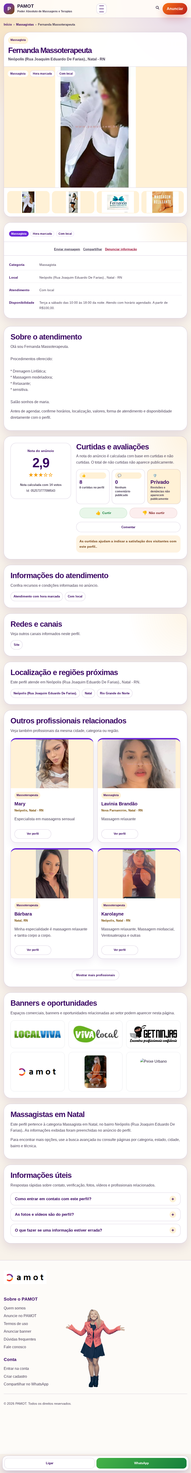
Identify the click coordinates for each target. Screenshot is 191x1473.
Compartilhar (92, 249)
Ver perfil (33, 833)
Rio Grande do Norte (115, 693)
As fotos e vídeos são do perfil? (44, 1214)
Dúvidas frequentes (20, 1339)
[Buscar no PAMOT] (157, 8)
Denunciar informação (121, 249)
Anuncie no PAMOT (20, 1316)
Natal (88, 693)
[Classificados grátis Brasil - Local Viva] (37, 1034)
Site (16, 644)
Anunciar (175, 9)
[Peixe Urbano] (153, 1071)
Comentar (128, 527)
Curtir (103, 513)
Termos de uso (16, 1324)
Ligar (49, 1463)
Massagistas (25, 24)
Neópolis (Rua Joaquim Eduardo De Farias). (45, 693)
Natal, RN (21, 920)
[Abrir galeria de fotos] (95, 127)
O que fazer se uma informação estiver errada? (58, 1230)
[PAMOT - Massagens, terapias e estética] (37, 1071)
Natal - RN (36, 810)
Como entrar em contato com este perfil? (53, 1199)
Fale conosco (15, 1347)
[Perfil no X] (95, 1071)
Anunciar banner (17, 1331)
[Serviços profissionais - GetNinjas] (153, 1034)
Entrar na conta (16, 1369)
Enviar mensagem (67, 249)
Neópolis (20, 810)
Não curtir (153, 513)
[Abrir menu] (101, 9)
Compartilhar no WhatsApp (26, 1384)
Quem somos (15, 1308)
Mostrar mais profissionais (95, 975)
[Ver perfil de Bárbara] (52, 874)
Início (8, 24)
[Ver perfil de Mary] (52, 763)
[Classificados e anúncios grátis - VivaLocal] (95, 1034)
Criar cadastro (15, 1376)
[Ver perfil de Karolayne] (139, 874)
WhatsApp (141, 1463)
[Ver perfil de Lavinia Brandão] (139, 763)
